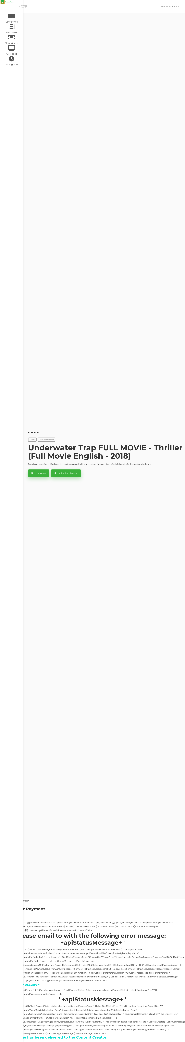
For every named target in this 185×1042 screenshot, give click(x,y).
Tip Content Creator (67, 473)
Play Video (40, 473)
